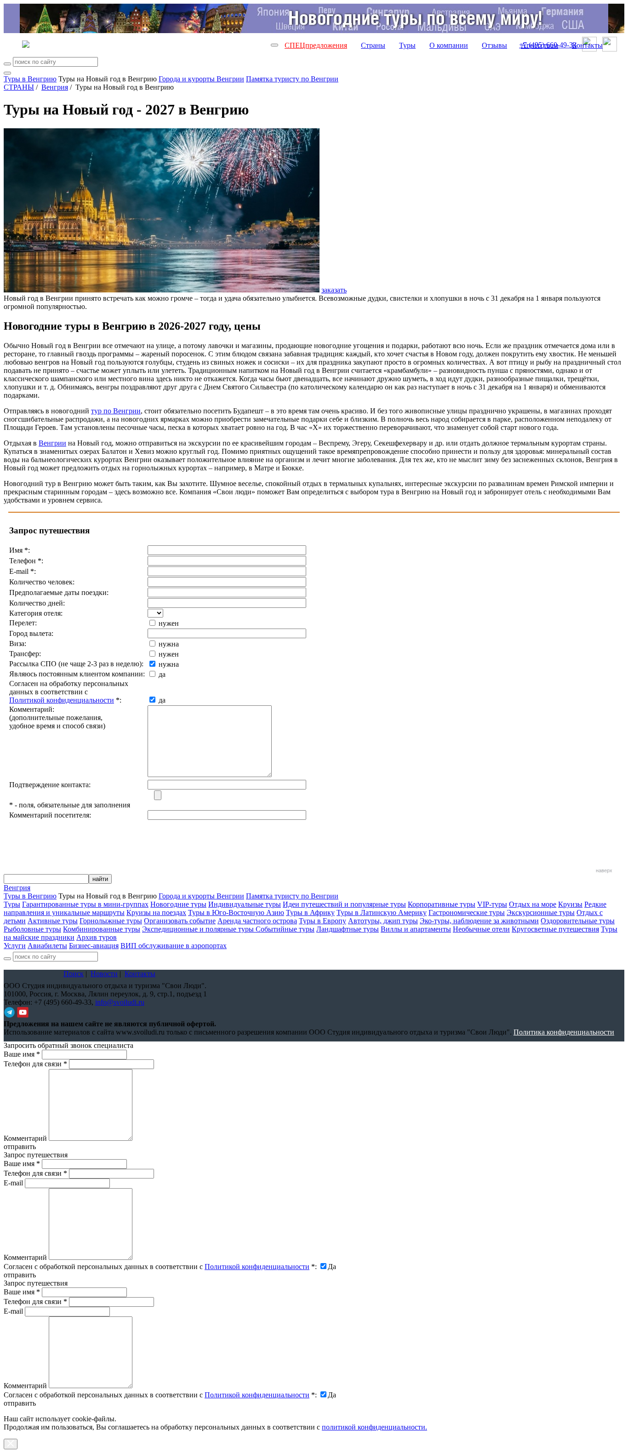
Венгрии (52, 443)
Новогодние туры (178, 904)
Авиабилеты (47, 946)
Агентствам (539, 45)
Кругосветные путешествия (555, 929)
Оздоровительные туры (578, 921)
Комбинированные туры (101, 929)
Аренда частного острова (257, 921)
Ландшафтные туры (347, 929)
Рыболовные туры (32, 929)
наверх (604, 870)
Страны (373, 45)
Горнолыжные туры (111, 921)
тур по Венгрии (116, 411)
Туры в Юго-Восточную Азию (236, 912)
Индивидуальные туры (244, 904)
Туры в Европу (322, 921)
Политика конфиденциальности (564, 1032)
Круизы (570, 904)
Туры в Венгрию (30, 79)
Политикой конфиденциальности (61, 700)
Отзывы (494, 45)
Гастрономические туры (466, 912)
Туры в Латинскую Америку (382, 912)
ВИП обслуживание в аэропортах (173, 946)
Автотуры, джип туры (383, 921)
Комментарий (25, 1138)
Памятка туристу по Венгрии (292, 79)
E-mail (13, 1183)
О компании (448, 45)
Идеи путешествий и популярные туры (344, 904)
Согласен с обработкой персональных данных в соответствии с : (160, 1266)
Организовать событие (180, 921)
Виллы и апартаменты (416, 929)
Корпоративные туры (441, 904)
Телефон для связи (35, 1064)
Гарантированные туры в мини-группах (85, 904)
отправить (20, 1403)
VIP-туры (492, 904)
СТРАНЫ (19, 87)
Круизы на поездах (156, 912)
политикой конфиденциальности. (374, 1427)
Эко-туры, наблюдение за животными (479, 921)
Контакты (587, 45)
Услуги (15, 946)
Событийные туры (285, 929)
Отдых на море (532, 904)
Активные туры (53, 921)
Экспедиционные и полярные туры (199, 929)
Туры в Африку (310, 912)
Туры (407, 45)
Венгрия (54, 87)
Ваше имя (22, 1054)
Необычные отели (481, 929)
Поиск (73, 974)
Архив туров (96, 937)
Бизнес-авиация (94, 946)
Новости (104, 974)
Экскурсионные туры (541, 912)
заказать (334, 290)
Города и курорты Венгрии (201, 79)
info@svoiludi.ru (119, 1002)
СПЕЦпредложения (316, 45)
